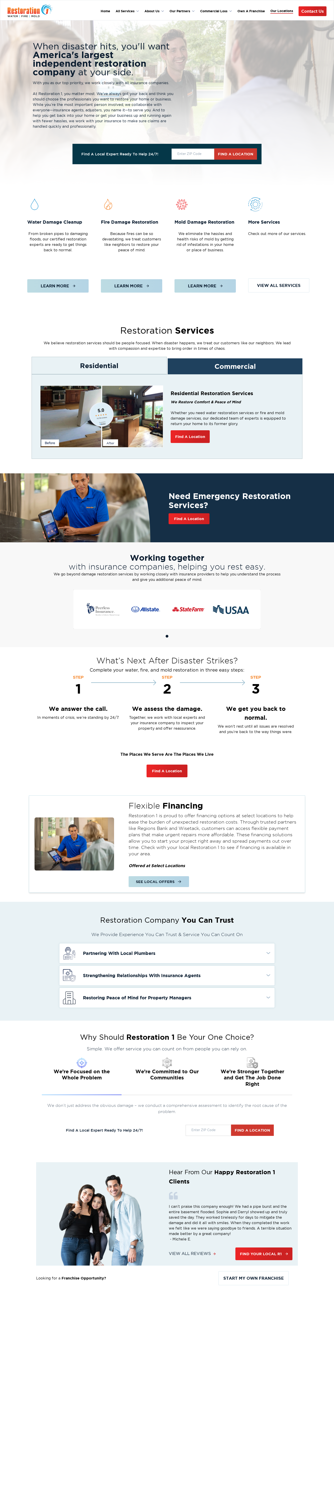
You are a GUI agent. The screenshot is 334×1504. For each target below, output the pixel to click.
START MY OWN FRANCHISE (253, 1278)
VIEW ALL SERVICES (279, 285)
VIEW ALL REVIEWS (190, 1254)
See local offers (155, 882)
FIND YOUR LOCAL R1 (261, 1254)
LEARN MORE (55, 286)
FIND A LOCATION (235, 154)
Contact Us (312, 11)
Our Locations (281, 11)
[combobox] (193, 154)
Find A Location (190, 437)
